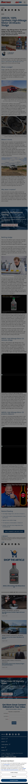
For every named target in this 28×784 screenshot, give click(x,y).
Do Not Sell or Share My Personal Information (13, 769)
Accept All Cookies (14, 780)
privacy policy (7, 764)
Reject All (14, 776)
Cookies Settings (14, 772)
